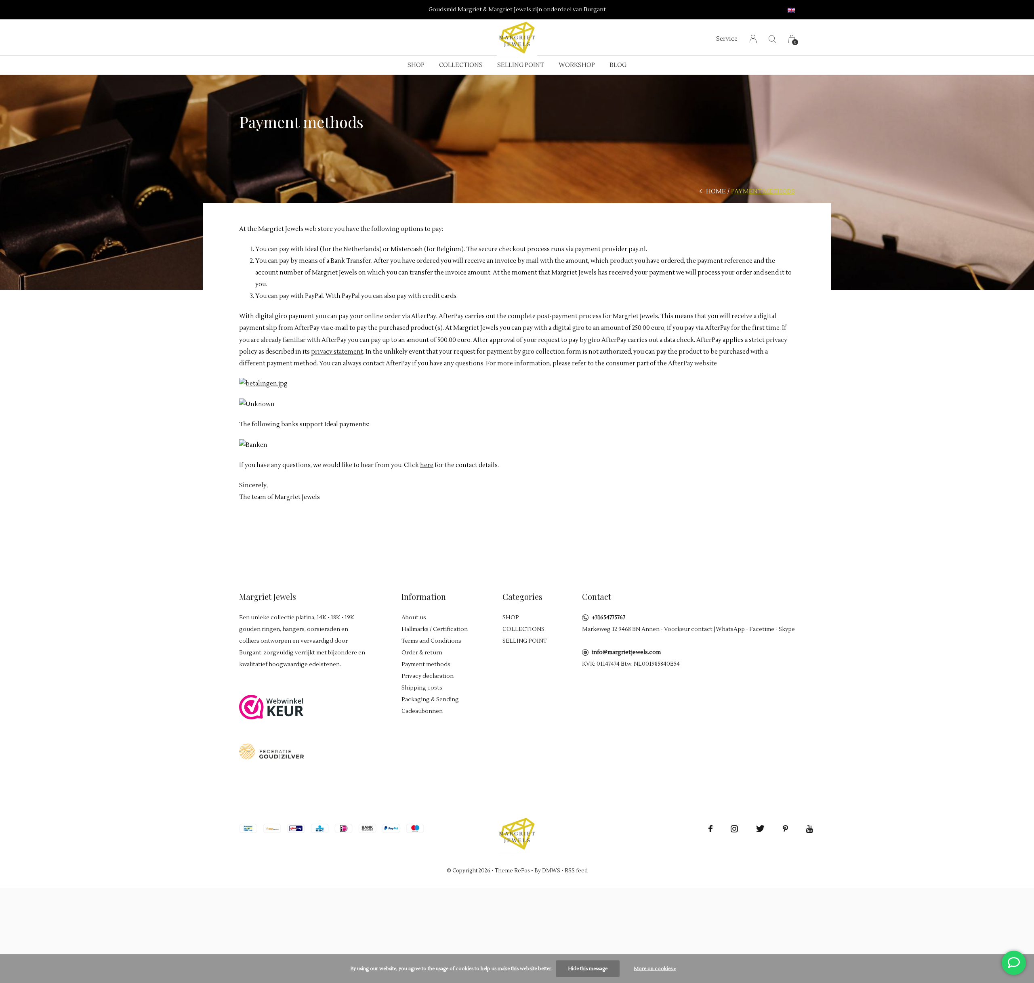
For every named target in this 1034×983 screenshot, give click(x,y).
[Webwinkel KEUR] (271, 707)
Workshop (577, 65)
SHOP (416, 65)
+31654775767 (608, 617)
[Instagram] (734, 829)
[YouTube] (809, 829)
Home (716, 191)
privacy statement (337, 352)
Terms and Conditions (431, 641)
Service (727, 39)
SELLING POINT (520, 65)
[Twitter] (760, 829)
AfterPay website (692, 363)
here (426, 465)
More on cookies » (655, 969)
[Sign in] (753, 39)
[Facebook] (710, 829)
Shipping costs (421, 688)
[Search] (772, 39)
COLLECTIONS (461, 65)
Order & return (421, 652)
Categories (522, 596)
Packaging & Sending (430, 699)
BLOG (617, 65)
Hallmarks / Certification (434, 629)
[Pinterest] (785, 829)
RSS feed (576, 871)
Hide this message (587, 969)
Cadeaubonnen (422, 711)
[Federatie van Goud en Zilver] (271, 751)
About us (413, 617)
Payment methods (425, 664)
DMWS (551, 871)
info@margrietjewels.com (626, 652)
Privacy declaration (427, 676)
